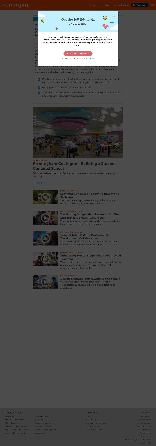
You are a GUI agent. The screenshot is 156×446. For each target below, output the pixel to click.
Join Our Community (78, 53)
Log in (91, 58)
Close (114, 15)
